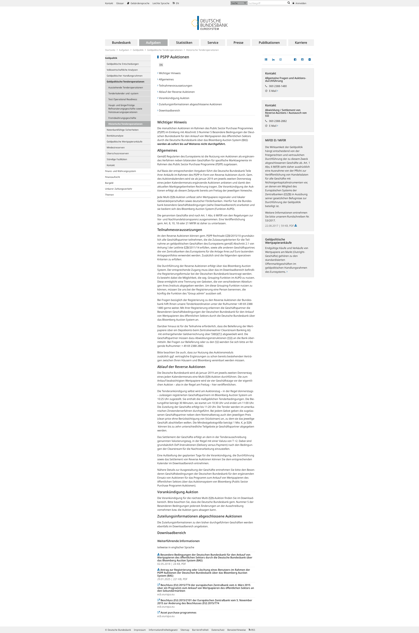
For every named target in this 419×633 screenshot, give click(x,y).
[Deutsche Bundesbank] (209, 22)
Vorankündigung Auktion (174, 98)
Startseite (110, 49)
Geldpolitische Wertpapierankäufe (124, 141)
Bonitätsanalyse (115, 135)
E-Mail (273, 91)
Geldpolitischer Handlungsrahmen (124, 75)
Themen (109, 194)
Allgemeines (166, 79)
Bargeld (109, 182)
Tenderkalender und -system (123, 93)
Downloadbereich (169, 110)
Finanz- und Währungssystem (120, 171)
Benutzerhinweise (236, 629)
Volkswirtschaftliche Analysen (122, 69)
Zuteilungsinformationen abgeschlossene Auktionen (190, 104)
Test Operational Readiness (122, 99)
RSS (253, 629)
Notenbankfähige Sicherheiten (122, 129)
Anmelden (300, 3)
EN (177, 3)
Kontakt (109, 3)
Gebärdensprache (139, 3)
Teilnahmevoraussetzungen (175, 85)
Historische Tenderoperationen (202, 49)
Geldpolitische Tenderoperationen (164, 49)
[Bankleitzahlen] (289, 3)
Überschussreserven (118, 153)
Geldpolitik (138, 49)
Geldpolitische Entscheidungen (123, 63)
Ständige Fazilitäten (117, 159)
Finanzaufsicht (112, 176)
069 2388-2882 (278, 121)
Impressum (140, 629)
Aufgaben (124, 49)
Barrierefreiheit (200, 629)
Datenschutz (217, 629)
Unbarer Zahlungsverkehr (118, 188)
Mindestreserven (116, 147)
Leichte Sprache (161, 3)
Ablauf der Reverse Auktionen (177, 92)
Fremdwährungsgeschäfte (122, 117)
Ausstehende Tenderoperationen (125, 87)
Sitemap (185, 629)
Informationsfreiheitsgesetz (163, 629)
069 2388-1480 (278, 86)
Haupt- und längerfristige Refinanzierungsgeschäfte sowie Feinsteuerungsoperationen (125, 109)
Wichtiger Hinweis (170, 73)
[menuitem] (121, 42)
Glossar (120, 3)
